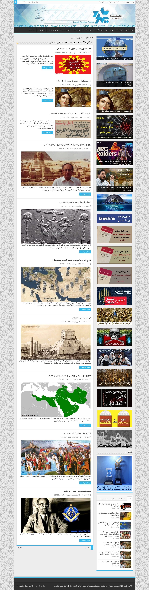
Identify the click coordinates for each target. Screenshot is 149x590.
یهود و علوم (77, 30)
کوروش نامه (75, 85)
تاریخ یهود (120, 30)
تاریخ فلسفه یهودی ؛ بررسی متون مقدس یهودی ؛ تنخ (109, 553)
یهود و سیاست (74, 379)
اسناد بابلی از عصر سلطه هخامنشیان (75, 202)
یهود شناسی (129, 30)
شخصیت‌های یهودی (72, 495)
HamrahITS (29, 586)
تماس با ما (102, 2)
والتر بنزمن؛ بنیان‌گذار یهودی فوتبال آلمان (108, 504)
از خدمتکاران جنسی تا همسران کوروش (74, 81)
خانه (90, 37)
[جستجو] (15, 2)
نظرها (113, 498)
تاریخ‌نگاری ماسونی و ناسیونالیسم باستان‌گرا (72, 260)
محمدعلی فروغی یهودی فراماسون (76, 491)
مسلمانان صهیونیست (73, 53)
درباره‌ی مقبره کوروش (81, 318)
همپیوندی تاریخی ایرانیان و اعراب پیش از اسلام (70, 376)
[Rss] (37, 2)
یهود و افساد (87, 30)
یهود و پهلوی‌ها (75, 117)
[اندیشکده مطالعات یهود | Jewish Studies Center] (74, 15)
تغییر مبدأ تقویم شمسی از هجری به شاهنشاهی (70, 113)
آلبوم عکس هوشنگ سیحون (120, 85)
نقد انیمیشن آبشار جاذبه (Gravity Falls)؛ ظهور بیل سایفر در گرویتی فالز (109, 534)
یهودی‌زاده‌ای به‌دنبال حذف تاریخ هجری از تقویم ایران (67, 145)
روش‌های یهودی (53, 30)
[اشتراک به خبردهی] (17, 43)
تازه (129, 498)
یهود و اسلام (109, 30)
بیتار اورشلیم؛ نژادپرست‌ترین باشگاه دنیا (108, 514)
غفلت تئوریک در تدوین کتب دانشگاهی (74, 49)
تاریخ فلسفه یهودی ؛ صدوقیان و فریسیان (111, 543)
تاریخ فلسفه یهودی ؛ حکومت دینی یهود (116, 190)
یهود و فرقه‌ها (99, 30)
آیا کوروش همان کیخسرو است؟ (77, 433)
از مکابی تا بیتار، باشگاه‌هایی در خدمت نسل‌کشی (108, 523)
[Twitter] (35, 2)
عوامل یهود (42, 30)
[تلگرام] (30, 2)
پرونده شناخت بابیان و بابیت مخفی (118, 138)
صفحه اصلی (117, 2)
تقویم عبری (127, 59)
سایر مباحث (32, 30)
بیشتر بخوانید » (47, 68)
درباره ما (109, 2)
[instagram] (32, 2)
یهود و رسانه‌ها (65, 30)
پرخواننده (121, 498)
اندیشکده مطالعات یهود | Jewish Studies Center (82, 586)
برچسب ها (104, 498)
